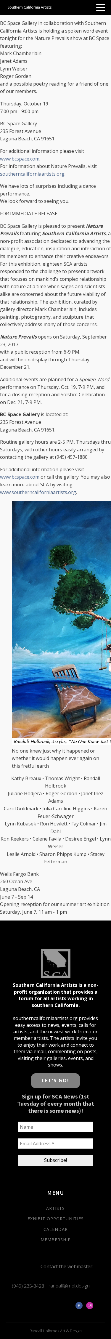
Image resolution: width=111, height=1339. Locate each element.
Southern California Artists (30, 7)
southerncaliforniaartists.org (32, 174)
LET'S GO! (55, 1080)
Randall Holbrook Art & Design (56, 1330)
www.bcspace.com (19, 158)
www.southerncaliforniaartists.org (38, 492)
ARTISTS (55, 1208)
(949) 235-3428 (28, 1286)
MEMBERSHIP (56, 1239)
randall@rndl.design (69, 1285)
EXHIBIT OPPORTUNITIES (56, 1218)
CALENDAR (56, 1229)
